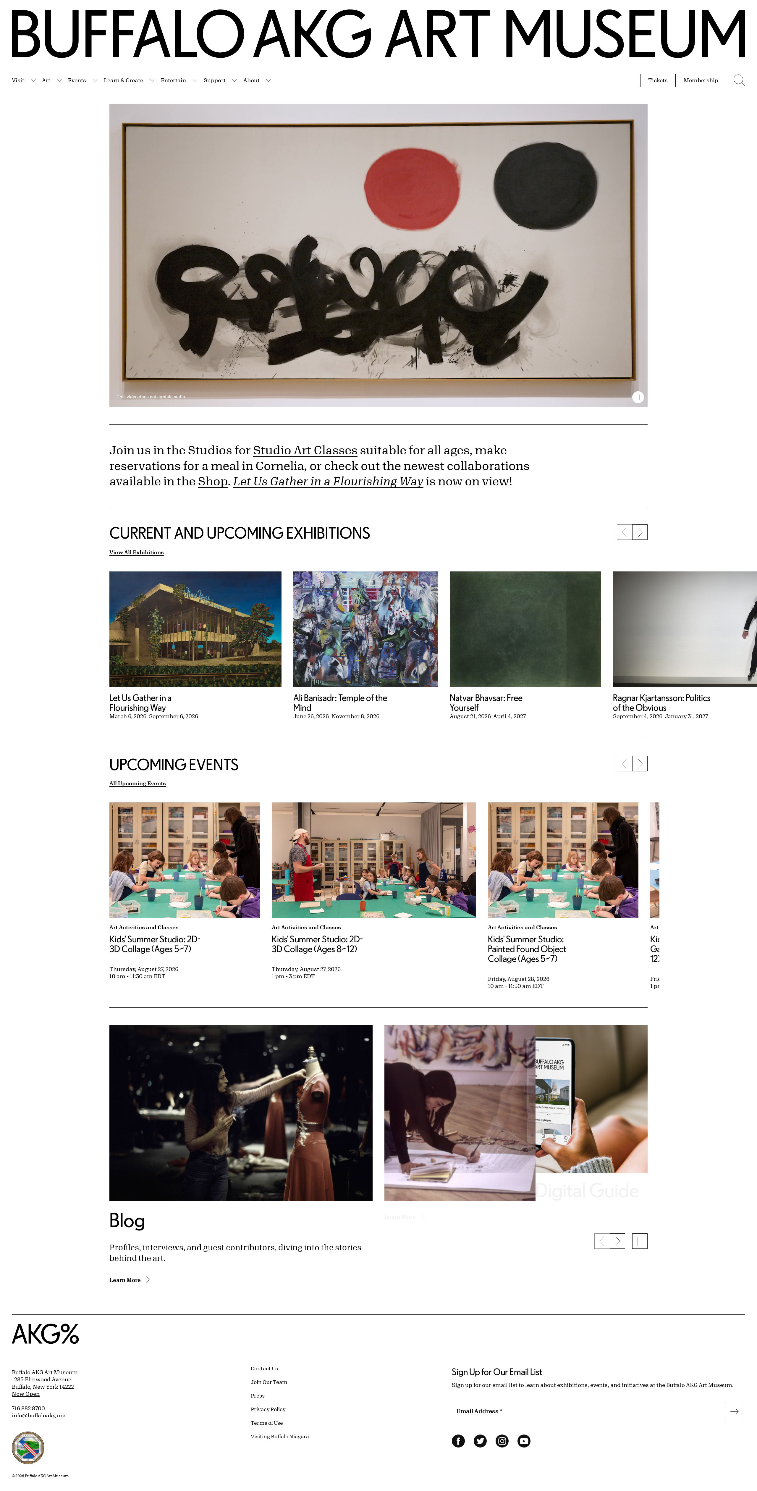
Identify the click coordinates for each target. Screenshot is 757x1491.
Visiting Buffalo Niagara (280, 1436)
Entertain (173, 80)
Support (215, 80)
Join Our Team (269, 1382)
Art (46, 80)
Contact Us (264, 1368)
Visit (18, 80)
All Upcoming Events (137, 783)
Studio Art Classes (305, 450)
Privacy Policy (268, 1409)
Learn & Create (123, 80)
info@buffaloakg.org (39, 1415)
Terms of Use (267, 1423)
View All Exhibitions (136, 552)
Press (258, 1395)
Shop (213, 481)
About (251, 80)
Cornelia (279, 465)
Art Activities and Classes (144, 927)
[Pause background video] (638, 397)
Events (77, 80)
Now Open (26, 1394)
